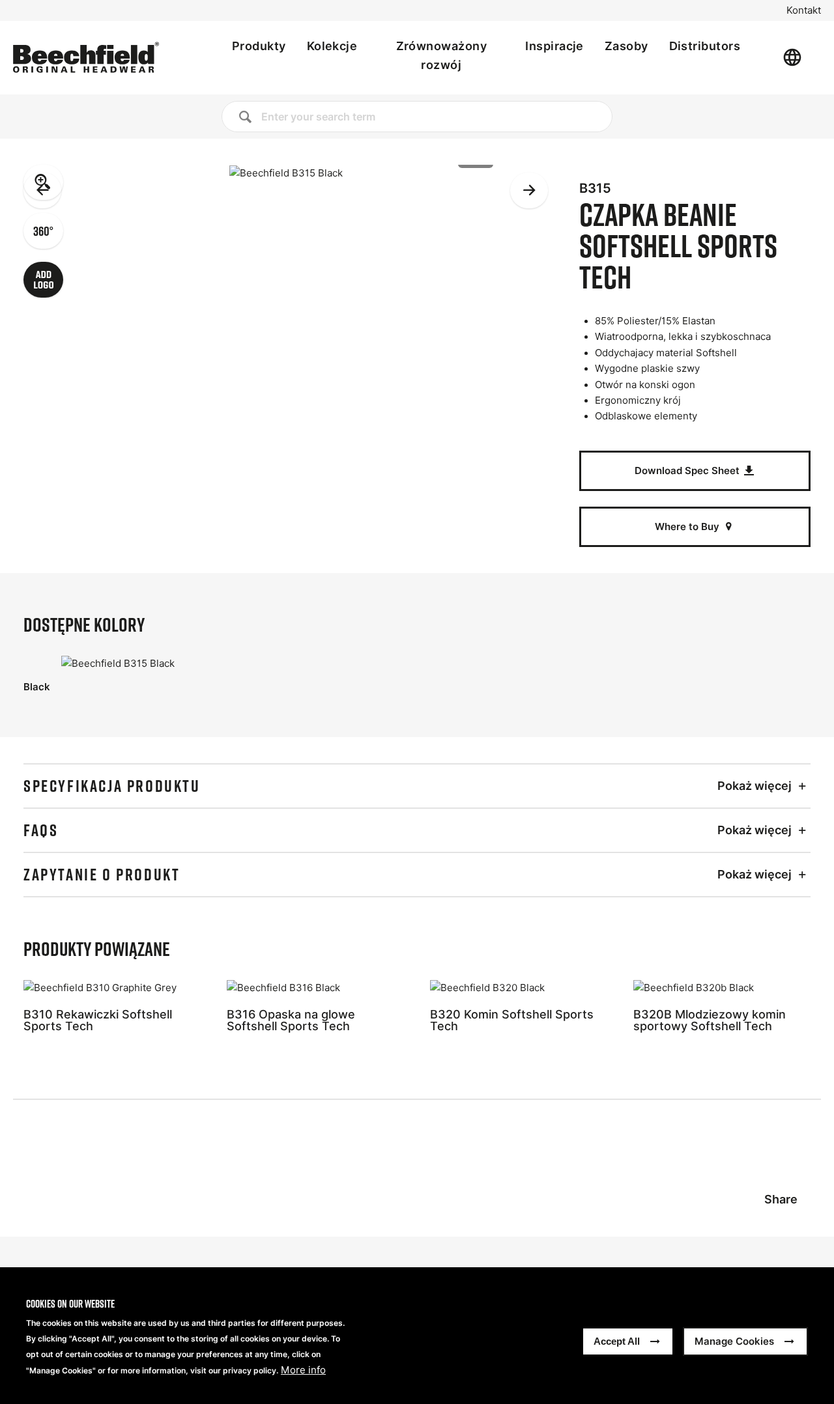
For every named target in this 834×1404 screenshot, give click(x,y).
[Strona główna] (86, 57)
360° (43, 230)
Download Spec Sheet (688, 470)
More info (303, 1370)
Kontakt (803, 10)
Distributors (704, 46)
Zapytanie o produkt (101, 874)
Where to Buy (688, 526)
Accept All (617, 1341)
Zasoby (626, 46)
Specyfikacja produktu (112, 786)
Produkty (259, 46)
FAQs (40, 830)
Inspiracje (554, 46)
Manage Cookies (734, 1341)
